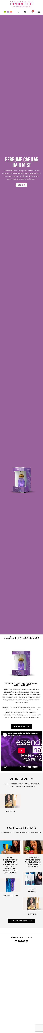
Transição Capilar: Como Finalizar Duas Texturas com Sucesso (33, 862)
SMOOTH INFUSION (32, 890)
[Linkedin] (24, 941)
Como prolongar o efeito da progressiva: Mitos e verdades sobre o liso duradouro (10, 865)
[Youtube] (16, 941)
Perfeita (10, 811)
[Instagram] (19, 941)
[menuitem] (5, 12)
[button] (39, 12)
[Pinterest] (27, 941)
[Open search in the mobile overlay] (18, 12)
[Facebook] (21, 941)
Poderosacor (10, 896)
